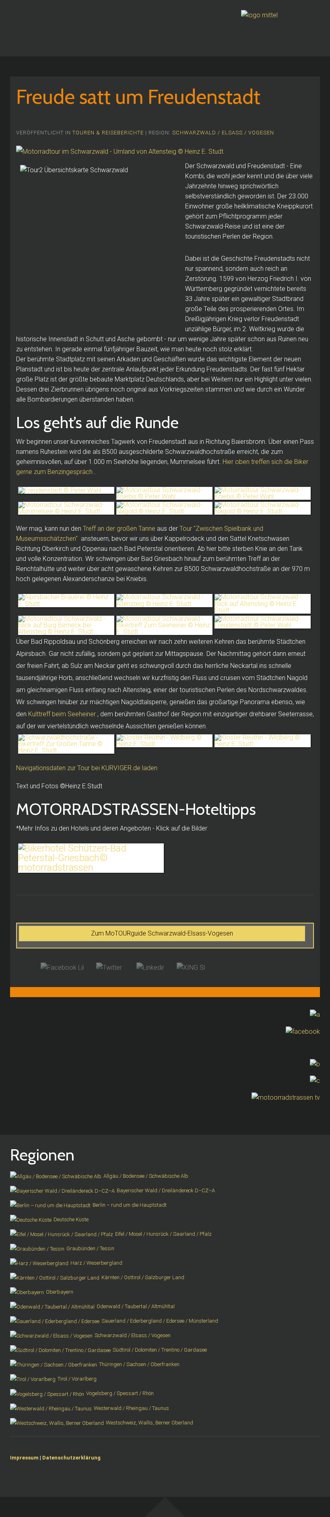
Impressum (24, 1458)
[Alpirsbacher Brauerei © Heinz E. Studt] (66, 600)
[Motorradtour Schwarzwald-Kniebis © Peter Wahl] (164, 493)
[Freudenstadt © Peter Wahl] (66, 490)
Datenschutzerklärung (71, 1458)
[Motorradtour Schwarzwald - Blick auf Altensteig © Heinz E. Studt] (262, 603)
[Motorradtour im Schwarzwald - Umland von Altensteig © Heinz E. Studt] (119, 151)
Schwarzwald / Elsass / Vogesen (223, 133)
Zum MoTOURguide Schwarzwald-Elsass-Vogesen (162, 933)
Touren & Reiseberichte (108, 133)
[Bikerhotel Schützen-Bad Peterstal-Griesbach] (91, 858)
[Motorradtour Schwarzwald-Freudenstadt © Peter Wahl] (262, 622)
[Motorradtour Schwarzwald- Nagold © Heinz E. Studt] (164, 508)
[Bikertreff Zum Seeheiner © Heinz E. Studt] (164, 625)
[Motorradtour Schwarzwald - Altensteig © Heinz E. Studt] (164, 600)
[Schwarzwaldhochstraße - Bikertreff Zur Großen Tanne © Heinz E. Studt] (66, 744)
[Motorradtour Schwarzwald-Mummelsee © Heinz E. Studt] (66, 508)
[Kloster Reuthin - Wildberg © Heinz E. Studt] (164, 740)
